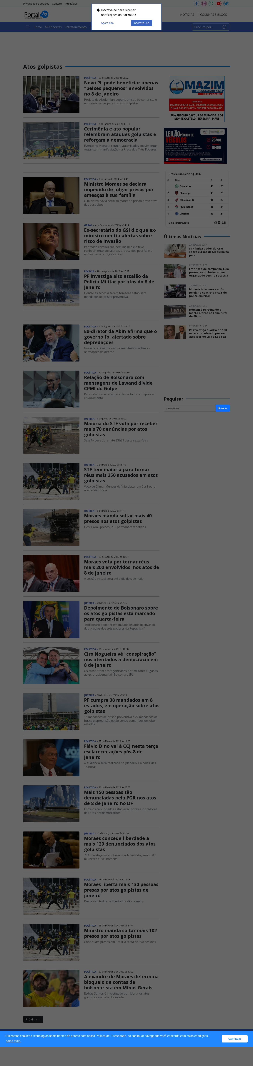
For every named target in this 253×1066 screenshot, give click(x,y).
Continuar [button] (234, 1038)
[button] (217, 1038)
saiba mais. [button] (13, 1040)
